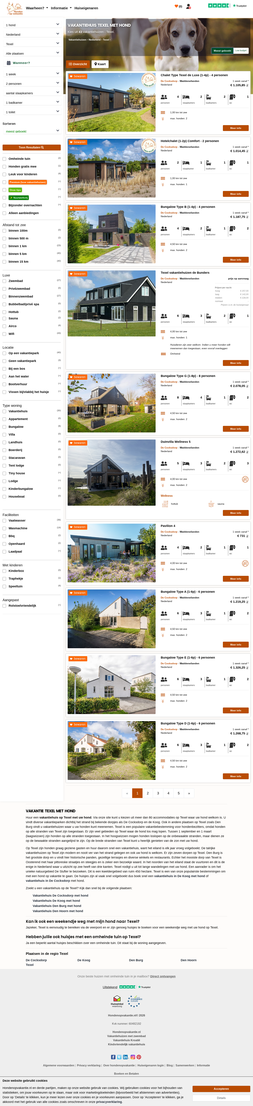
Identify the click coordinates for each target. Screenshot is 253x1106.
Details (221, 1098)
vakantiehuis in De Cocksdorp (48, 880)
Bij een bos (17, 368)
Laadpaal (15, 551)
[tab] (78, 64)
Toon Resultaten (30, 147)
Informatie (60, 8)
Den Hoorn (189, 960)
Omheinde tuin (19, 158)
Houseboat (17, 496)
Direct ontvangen (163, 976)
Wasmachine (18, 528)
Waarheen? (35, 8)
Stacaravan (17, 457)
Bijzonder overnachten (25, 205)
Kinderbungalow (21, 489)
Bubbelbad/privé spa (24, 304)
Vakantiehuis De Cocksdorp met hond (60, 895)
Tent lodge (16, 465)
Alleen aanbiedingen (24, 213)
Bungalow (16, 426)
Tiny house (17, 473)
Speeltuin (16, 586)
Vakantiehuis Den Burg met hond (57, 906)
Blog (170, 1065)
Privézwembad (19, 288)
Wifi (11, 334)
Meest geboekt (222, 50)
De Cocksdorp (36, 960)
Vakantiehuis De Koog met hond (56, 900)
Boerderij (15, 450)
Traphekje (16, 578)
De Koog (83, 960)
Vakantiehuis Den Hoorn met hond (58, 911)
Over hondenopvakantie (119, 1065)
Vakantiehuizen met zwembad (126, 1036)
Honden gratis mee (22, 166)
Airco (13, 326)
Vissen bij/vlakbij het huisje (29, 392)
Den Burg (136, 960)
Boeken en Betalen (126, 1073)
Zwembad (16, 281)
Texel (30, 965)
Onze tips (15, 190)
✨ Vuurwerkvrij (19, 197)
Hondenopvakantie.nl (127, 1032)
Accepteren (221, 1088)
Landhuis (15, 442)
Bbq (12, 536)
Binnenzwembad (21, 296)
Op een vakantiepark (24, 353)
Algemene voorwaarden (58, 1065)
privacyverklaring (109, 1102)
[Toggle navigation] (196, 5)
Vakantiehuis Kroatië (126, 1040)
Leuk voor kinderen (23, 174)
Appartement (18, 419)
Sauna (13, 318)
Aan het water (19, 376)
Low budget (240, 50)
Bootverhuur (18, 384)
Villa (12, 434)
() (180, 6)
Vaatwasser (17, 520)
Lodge (13, 481)
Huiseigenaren (86, 8)
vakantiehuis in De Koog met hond (179, 876)
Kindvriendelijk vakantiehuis (126, 1044)
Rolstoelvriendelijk (22, 605)
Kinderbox (16, 571)
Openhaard (17, 544)
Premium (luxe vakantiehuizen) (28, 182)
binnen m (18, 230)
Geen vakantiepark (22, 361)
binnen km (18, 246)
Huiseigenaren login (151, 1065)
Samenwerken (185, 1065)
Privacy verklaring (89, 1065)
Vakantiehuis (18, 411)
